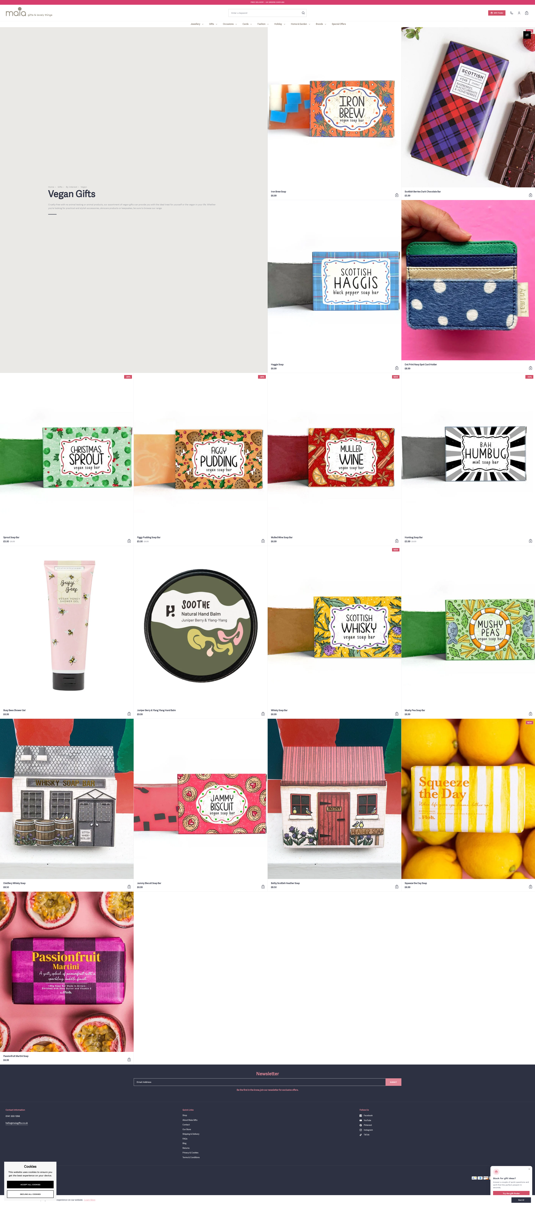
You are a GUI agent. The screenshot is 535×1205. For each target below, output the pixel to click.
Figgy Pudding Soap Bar (200, 459)
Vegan (84, 187)
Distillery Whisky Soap (67, 805)
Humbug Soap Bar (468, 459)
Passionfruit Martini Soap (67, 978)
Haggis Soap (334, 286)
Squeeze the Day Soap (468, 805)
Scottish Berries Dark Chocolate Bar (468, 113)
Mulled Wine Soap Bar (334, 459)
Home (51, 187)
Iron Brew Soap (334, 113)
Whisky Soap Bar (334, 632)
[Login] (519, 13)
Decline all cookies (30, 1194)
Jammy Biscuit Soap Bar (200, 805)
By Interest (71, 187)
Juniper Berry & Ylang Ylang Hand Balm (200, 632)
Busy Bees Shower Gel (67, 632)
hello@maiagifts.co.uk (17, 1123)
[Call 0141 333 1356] (511, 13)
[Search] (303, 13)
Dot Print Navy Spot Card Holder (468, 286)
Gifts (60, 187)
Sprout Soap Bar (67, 459)
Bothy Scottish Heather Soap (334, 805)
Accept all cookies (30, 1185)
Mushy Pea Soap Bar (468, 632)
